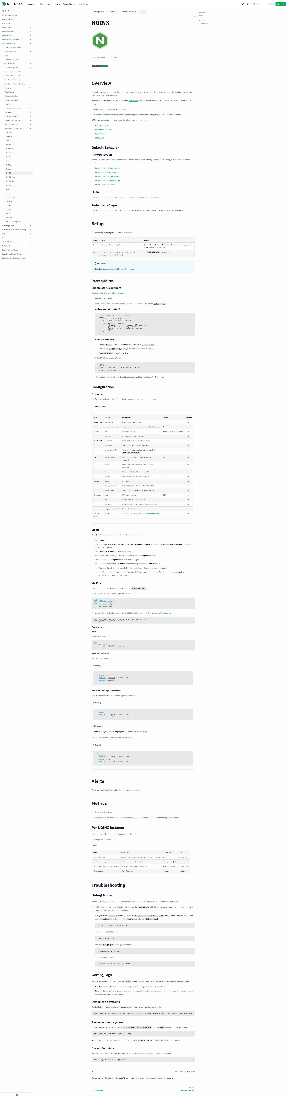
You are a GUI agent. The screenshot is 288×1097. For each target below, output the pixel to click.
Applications (100, 133)
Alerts (201, 18)
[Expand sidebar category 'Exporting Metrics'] (30, 225)
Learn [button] (56, 4)
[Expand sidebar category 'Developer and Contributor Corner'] (30, 258)
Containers (99, 137)
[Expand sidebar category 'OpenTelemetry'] (30, 63)
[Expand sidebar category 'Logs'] (30, 234)
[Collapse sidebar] (17, 1095)
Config (98, 665)
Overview (202, 12)
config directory (163, 613)
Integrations (32, 4)
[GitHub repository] (242, 4)
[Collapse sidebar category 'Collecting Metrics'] (30, 43)
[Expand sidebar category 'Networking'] (30, 112)
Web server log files (103, 129)
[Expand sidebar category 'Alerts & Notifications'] (30, 242)
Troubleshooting (204, 24)
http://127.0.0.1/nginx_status (107, 180)
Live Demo (83, 4)
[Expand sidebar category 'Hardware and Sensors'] (30, 108)
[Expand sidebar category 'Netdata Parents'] (30, 31)
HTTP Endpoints (101, 125)
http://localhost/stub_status (106, 172)
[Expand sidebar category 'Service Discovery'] (30, 51)
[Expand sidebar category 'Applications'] (30, 92)
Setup (201, 15)
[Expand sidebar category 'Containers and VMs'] (30, 100)
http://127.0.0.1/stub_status (107, 176)
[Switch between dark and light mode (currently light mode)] (248, 4)
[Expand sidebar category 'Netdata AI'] (30, 246)
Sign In (279, 4)
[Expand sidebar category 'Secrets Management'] (30, 68)
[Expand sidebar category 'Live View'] (30, 238)
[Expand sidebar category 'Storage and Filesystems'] (30, 120)
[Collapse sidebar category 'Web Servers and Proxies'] (30, 128)
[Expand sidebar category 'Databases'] (30, 104)
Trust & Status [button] (68, 4)
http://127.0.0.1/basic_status (107, 168)
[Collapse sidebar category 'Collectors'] (30, 88)
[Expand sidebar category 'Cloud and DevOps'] (30, 96)
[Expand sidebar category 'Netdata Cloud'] (30, 35)
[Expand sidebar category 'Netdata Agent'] (30, 27)
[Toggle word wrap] (188, 1013)
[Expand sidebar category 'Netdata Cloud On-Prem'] (30, 39)
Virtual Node (154, 513)
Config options (101, 406)
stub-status (133, 101)
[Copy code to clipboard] (192, 316)
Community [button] (44, 4)
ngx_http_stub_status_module (112, 293)
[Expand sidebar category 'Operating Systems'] (30, 116)
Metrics (201, 21)
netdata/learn (160, 1078)
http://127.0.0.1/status (105, 184)
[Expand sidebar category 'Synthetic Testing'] (30, 124)
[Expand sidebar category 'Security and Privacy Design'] (30, 254)
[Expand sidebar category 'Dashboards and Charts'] (30, 250)
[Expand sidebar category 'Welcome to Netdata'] (30, 15)
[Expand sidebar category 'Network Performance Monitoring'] (30, 230)
